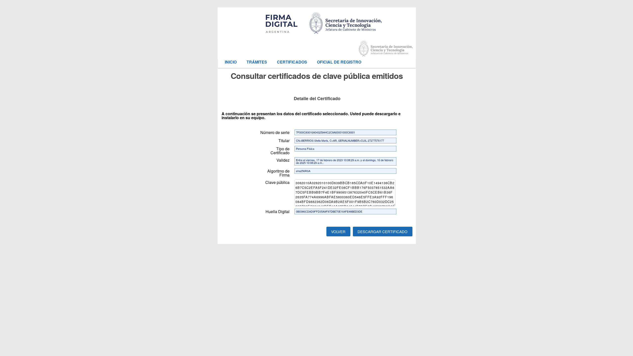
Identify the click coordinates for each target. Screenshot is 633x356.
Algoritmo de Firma (278, 172)
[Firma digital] (385, 48)
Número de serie (275, 132)
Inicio (231, 62)
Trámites (257, 62)
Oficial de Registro (339, 62)
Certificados (292, 62)
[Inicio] (346, 20)
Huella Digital (278, 211)
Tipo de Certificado (280, 150)
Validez (283, 159)
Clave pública (277, 181)
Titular (284, 140)
